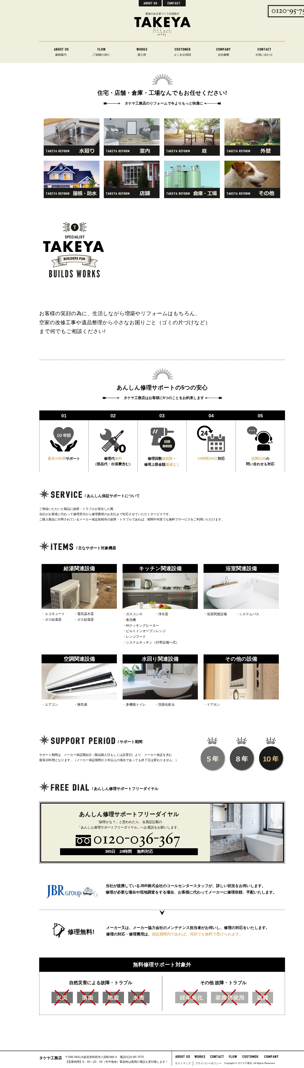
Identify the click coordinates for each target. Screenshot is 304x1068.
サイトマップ (183, 1063)
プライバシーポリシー (208, 1063)
